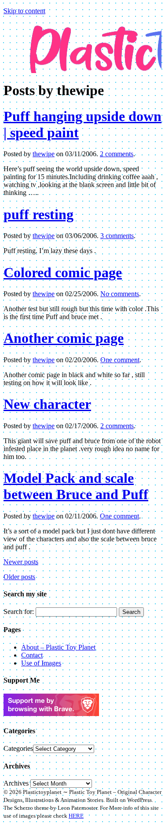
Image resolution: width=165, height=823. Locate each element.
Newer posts (21, 562)
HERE (76, 815)
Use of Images (41, 663)
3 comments (117, 235)
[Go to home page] (82, 41)
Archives (16, 783)
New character (47, 404)
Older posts (19, 577)
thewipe (44, 154)
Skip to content (24, 11)
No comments (119, 294)
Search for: (19, 611)
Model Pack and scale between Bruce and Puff (76, 486)
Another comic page (64, 338)
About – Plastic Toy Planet (58, 647)
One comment (119, 360)
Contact (32, 655)
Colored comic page (63, 272)
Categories (18, 748)
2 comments (116, 154)
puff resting (38, 214)
